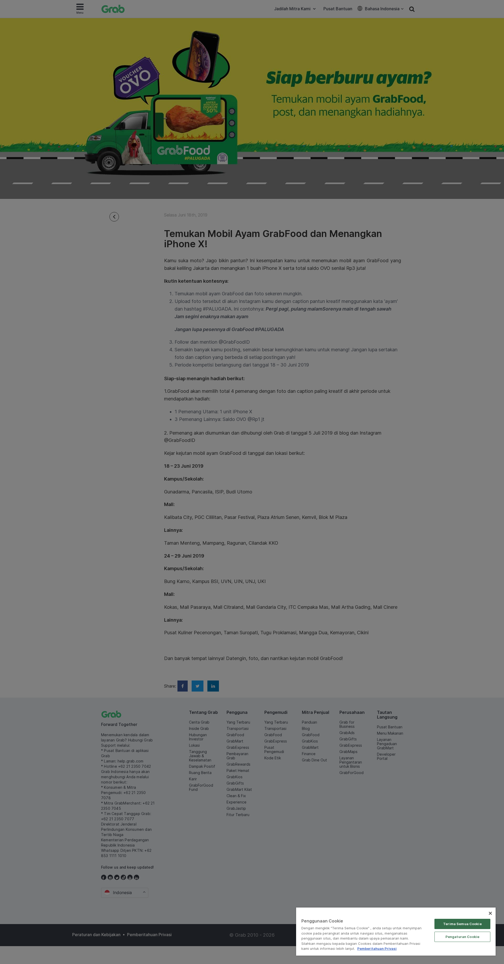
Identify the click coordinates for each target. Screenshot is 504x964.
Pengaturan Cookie (462, 937)
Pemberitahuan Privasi (377, 948)
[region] (396, 932)
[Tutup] (490, 913)
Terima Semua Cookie (462, 924)
